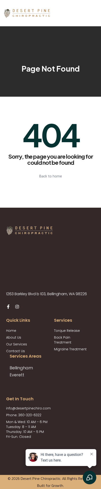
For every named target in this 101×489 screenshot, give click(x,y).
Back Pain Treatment (62, 340)
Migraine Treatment (70, 349)
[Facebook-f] (8, 307)
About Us (13, 337)
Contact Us (15, 351)
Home (11, 330)
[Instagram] (17, 307)
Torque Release (67, 330)
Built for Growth (50, 485)
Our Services (16, 344)
